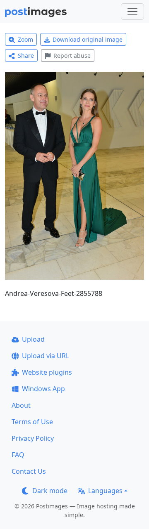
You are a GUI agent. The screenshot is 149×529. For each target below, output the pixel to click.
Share (26, 55)
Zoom (25, 39)
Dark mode (49, 490)
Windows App (43, 388)
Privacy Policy (33, 438)
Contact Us (29, 471)
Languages (105, 490)
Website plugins (47, 372)
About (21, 405)
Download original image (88, 39)
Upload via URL (45, 355)
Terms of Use (32, 421)
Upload (33, 339)
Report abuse (72, 55)
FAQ (18, 454)
